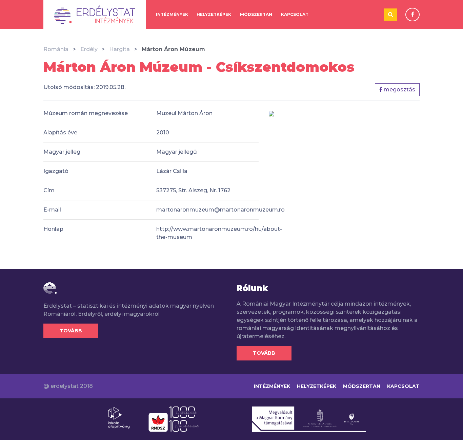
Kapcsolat (294, 14)
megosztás (398, 89)
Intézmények (172, 14)
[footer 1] (119, 417)
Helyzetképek (214, 14)
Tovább (71, 331)
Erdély (89, 49)
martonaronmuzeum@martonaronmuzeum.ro (220, 209)
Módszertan (256, 14)
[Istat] (94, 14)
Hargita (119, 49)
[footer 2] (173, 419)
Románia (55, 49)
